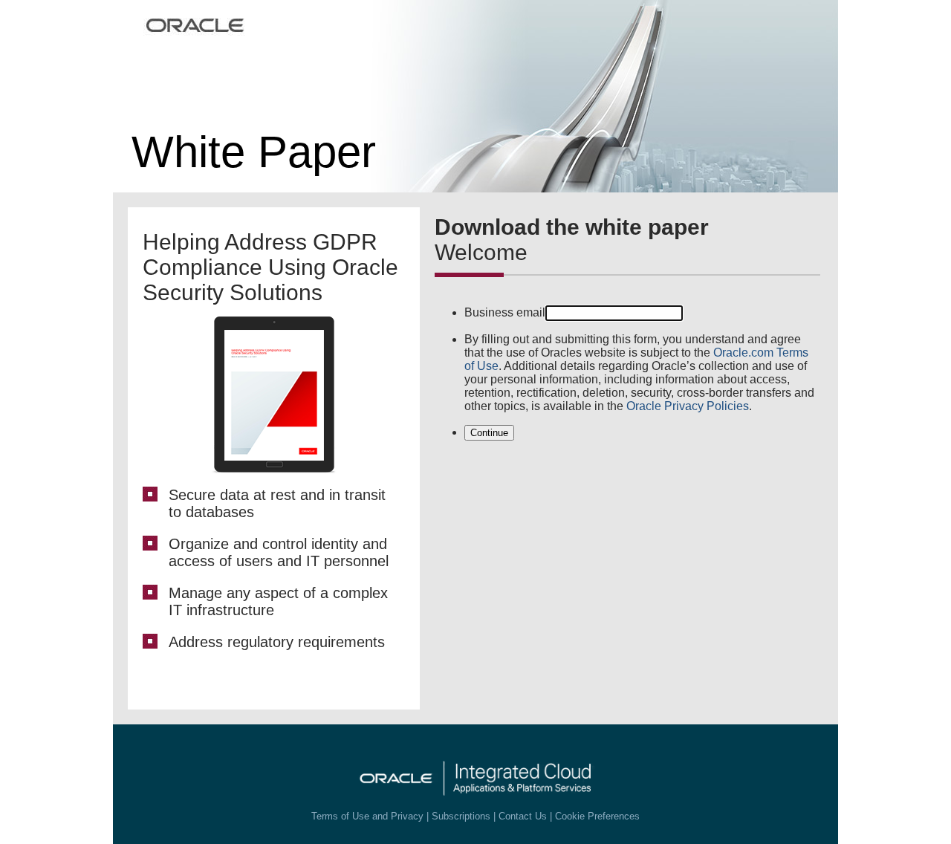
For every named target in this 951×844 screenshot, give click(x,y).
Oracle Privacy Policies (687, 406)
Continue (489, 432)
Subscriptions (461, 816)
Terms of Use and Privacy (367, 816)
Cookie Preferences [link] (597, 816)
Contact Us (523, 816)
